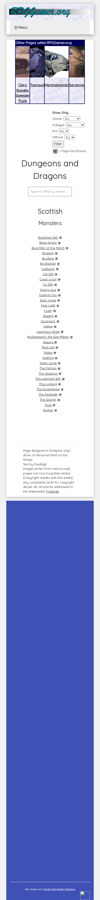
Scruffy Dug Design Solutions (59, 889)
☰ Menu (20, 27)
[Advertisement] (50, 689)
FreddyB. (52, 491)
